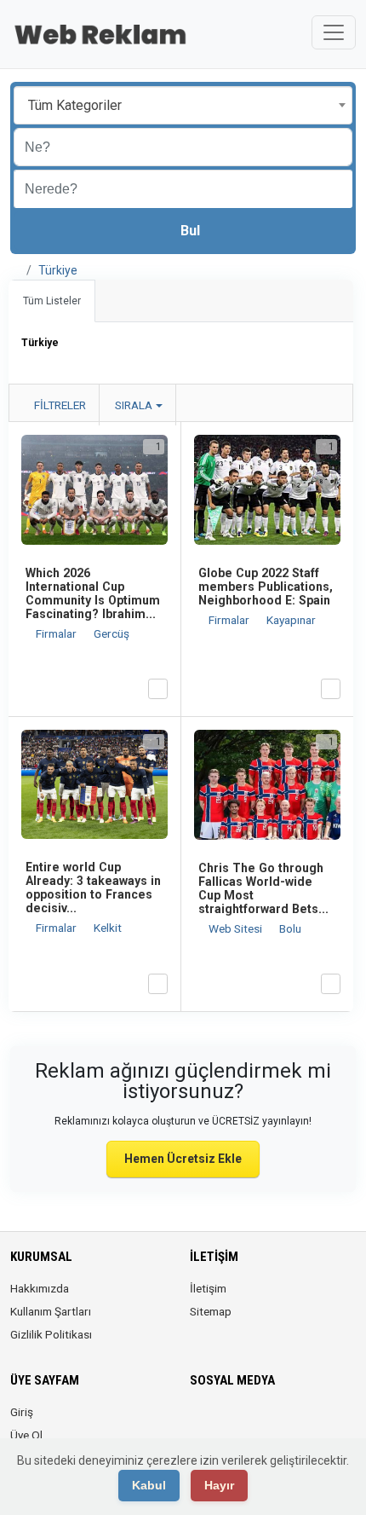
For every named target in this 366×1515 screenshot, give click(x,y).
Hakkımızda (39, 1288)
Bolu (290, 928)
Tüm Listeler (52, 301)
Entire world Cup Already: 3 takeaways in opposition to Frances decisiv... (93, 887)
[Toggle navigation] (334, 32)
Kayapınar (291, 620)
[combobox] (183, 105)
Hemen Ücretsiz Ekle (183, 1158)
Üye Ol (26, 1435)
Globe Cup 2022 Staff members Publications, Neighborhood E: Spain (265, 586)
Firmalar (57, 633)
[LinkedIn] (248, 1422)
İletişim (208, 1288)
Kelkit (108, 927)
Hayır (219, 1485)
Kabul (149, 1485)
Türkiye (57, 270)
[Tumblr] (319, 1422)
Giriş (21, 1412)
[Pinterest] (272, 1422)
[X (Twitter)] (224, 1422)
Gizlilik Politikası (51, 1334)
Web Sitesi (237, 928)
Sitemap (211, 1311)
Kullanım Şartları (50, 1311)
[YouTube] (295, 1422)
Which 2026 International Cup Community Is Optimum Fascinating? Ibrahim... (93, 593)
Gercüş (111, 633)
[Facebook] (200, 1422)
